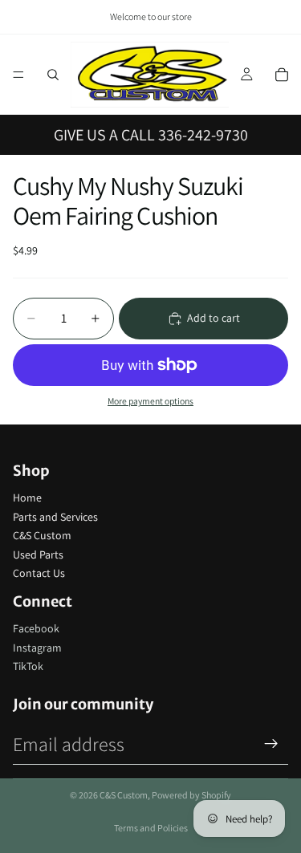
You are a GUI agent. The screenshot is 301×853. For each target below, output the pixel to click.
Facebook (36, 628)
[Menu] (18, 74)
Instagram (37, 647)
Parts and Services (55, 517)
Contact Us (39, 573)
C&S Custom (42, 535)
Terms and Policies (151, 828)
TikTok (28, 666)
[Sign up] (271, 744)
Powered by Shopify (191, 795)
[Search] (53, 74)
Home (27, 497)
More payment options (150, 401)
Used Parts (38, 554)
